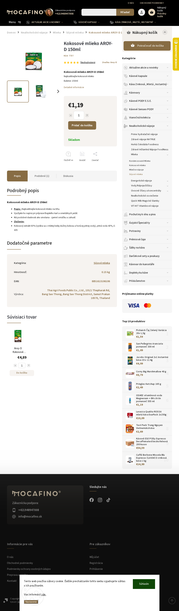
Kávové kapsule (138, 76)
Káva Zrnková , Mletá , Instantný (148, 84)
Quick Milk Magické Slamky (145, 201)
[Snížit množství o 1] (15, 365)
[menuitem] (47, 22)
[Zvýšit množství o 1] (28, 365)
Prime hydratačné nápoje (144, 134)
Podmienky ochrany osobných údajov (29, 569)
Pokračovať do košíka (150, 46)
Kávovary (134, 93)
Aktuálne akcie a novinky (143, 68)
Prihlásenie (96, 569)
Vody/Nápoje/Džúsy (141, 185)
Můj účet (94, 557)
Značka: (109, 62)
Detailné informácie (74, 87)
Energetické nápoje (141, 180)
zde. (43, 594)
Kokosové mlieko (137, 165)
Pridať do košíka (82, 125)
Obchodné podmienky (152, 3)
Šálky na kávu (137, 248)
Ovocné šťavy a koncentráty (146, 190)
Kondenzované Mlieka (139, 161)
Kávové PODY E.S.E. (140, 101)
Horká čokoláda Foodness (145, 144)
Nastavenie (31, 601)
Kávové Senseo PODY (141, 109)
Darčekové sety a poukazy (144, 256)
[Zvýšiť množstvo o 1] (87, 115)
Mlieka (134, 154)
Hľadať (125, 12)
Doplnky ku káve (138, 273)
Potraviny (135, 231)
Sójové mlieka (136, 174)
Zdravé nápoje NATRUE (143, 139)
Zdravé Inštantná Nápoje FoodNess (149, 149)
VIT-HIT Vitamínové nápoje (145, 206)
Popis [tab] (17, 176)
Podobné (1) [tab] (42, 176)
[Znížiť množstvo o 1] (70, 115)
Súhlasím (144, 584)
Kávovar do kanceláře (141, 264)
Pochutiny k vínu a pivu (142, 214)
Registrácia (96, 563)
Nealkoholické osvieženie (144, 196)
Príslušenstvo (137, 281)
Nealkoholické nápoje (142, 126)
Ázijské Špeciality (139, 223)
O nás (131, 3)
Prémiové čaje (137, 239)
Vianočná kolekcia (139, 117)
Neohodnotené (87, 62)
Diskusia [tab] (68, 176)
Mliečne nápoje (136, 169)
